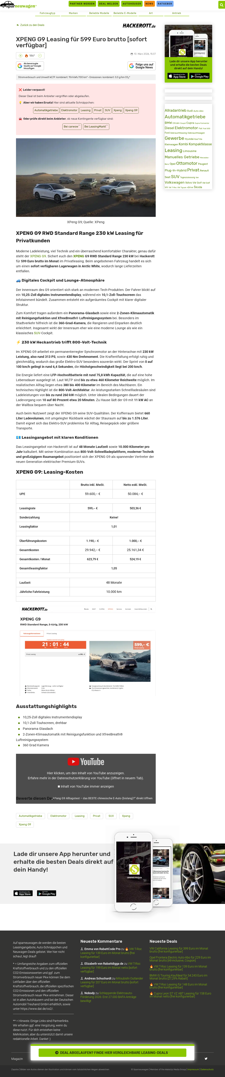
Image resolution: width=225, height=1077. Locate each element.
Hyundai (189, 139)
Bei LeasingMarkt (96, 126)
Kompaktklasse (200, 144)
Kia (200, 139)
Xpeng (118, 110)
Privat (97, 110)
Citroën (176, 123)
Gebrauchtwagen (196, 133)
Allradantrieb (175, 110)
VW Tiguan (182, 187)
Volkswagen (175, 182)
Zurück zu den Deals (32, 25)
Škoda (198, 187)
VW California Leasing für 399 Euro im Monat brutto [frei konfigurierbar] (179, 950)
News (149, 3)
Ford (167, 132)
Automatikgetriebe (46, 110)
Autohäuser (132, 3)
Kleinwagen (171, 144)
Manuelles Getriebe (182, 157)
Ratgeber (165, 3)
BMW (168, 123)
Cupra (190, 122)
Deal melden (108, 3)
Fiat (200, 128)
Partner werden (82, 3)
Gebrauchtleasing (178, 133)
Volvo (188, 182)
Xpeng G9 (131, 110)
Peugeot (203, 163)
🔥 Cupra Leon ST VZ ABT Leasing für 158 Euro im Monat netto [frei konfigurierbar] (180, 995)
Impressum (193, 1069)
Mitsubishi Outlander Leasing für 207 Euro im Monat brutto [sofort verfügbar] (111, 982)
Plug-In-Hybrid (176, 170)
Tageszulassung (187, 177)
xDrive (190, 187)
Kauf (196, 139)
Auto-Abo (198, 111)
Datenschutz (207, 1069)
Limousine (190, 151)
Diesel (169, 128)
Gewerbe (174, 138)
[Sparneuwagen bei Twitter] (206, 1058)
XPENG (78, 256)
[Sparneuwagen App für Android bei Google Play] (199, 76)
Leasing (86, 110)
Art (151, 13)
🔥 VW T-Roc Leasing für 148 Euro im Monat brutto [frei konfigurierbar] (178, 986)
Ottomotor (186, 163)
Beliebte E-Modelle (125, 13)
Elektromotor (69, 110)
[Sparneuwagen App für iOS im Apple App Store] (177, 76)
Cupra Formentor (202, 123)
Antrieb (176, 13)
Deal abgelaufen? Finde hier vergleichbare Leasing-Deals (114, 1053)
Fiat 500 (206, 128)
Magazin (17, 1059)
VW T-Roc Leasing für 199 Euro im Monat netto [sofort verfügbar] (110, 967)
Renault (204, 170)
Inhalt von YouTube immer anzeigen (87, 786)
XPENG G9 (38, 256)
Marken (73, 13)
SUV (107, 110)
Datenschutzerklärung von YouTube (100, 778)
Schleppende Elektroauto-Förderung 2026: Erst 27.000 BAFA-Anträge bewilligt (108, 997)
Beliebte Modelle (99, 13)
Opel (173, 163)
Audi (190, 110)
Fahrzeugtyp (47, 13)
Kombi (183, 144)
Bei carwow (72, 126)
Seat (167, 177)
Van (197, 177)
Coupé (183, 123)
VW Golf (197, 182)
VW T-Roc (173, 187)
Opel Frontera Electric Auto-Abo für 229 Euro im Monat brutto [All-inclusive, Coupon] (180, 959)
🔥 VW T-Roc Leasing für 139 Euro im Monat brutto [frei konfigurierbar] (111, 952)
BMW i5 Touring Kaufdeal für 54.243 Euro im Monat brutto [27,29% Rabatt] (178, 977)
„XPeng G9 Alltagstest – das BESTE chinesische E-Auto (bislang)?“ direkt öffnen (102, 798)
